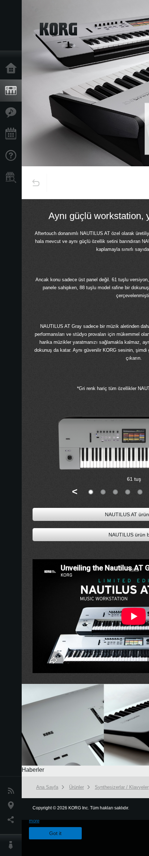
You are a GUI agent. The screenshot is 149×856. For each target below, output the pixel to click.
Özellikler (12, 112)
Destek (12, 156)
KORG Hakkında (12, 845)
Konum (12, 805)
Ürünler (12, 91)
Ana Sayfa (12, 69)
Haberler (12, 791)
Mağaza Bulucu (12, 177)
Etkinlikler (12, 134)
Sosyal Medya (12, 820)
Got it (55, 833)
